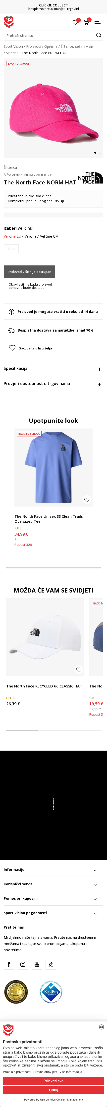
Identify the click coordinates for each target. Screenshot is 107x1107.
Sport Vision (13, 46)
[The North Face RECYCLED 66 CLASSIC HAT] (45, 637)
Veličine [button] (31, 236)
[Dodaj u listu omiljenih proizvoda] (87, 499)
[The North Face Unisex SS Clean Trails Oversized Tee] (53, 467)
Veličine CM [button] (49, 236)
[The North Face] (90, 177)
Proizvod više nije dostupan (29, 271)
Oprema (50, 46)
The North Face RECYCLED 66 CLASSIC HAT (44, 685)
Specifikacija (15, 368)
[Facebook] (9, 964)
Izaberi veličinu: (18, 228)
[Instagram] (23, 964)
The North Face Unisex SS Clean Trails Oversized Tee (48, 519)
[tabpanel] (53, 108)
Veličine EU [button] (12, 236)
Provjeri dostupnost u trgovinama (37, 383)
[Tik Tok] (51, 964)
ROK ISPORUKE (53, 5)
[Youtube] (37, 964)
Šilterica (12, 52)
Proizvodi (33, 46)
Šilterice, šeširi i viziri (77, 46)
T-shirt (19, 510)
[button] (53, 36)
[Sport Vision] (9, 21)
